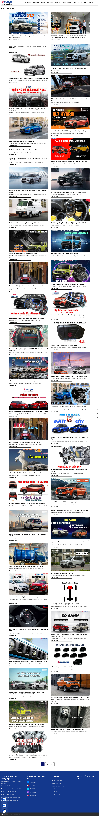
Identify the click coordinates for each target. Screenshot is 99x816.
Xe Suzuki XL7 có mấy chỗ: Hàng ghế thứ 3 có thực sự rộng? (68, 131)
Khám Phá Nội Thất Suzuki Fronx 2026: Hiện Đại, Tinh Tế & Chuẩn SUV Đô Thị (28, 109)
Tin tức (83, 2)
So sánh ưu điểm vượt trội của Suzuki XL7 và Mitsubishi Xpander (28, 78)
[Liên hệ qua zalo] (4, 805)
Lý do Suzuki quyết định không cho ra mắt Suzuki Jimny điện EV (28, 661)
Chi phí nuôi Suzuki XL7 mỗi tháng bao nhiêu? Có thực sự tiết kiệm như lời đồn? (27, 36)
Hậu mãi (76, 2)
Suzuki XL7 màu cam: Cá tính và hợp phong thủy (65, 502)
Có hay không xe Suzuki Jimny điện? (61, 667)
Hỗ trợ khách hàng (47, 2)
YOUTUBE (32, 785)
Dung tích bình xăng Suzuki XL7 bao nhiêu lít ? (64, 345)
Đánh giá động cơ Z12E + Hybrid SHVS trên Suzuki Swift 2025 (68, 407)
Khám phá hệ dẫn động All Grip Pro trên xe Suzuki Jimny (67, 729)
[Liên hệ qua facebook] (4, 799)
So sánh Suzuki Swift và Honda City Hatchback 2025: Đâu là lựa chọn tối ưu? (69, 438)
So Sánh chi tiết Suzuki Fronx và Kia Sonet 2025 (23, 150)
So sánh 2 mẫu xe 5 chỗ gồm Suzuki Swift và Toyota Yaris (26, 597)
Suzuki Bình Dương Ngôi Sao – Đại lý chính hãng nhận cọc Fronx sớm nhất (28, 159)
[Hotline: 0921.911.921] (4, 811)
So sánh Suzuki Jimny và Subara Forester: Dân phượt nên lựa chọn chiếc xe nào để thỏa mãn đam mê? (27, 693)
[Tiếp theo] (56, 764)
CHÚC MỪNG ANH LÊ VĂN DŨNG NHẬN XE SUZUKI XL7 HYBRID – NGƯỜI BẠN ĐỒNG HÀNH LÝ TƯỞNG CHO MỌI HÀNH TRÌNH (69, 36)
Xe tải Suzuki (67, 2)
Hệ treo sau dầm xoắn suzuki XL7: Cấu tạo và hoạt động (67, 315)
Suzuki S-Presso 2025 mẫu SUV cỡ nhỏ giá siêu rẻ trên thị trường (70, 697)
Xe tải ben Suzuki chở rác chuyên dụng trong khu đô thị (26, 566)
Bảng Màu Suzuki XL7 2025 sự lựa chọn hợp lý (22, 381)
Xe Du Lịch (58, 2)
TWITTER (32, 789)
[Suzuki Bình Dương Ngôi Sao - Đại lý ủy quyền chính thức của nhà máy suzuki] (8, 2)
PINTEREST (32, 795)
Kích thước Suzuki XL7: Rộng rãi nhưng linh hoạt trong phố (27, 503)
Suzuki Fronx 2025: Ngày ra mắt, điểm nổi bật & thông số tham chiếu (28, 191)
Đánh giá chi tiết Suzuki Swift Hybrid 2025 (21, 141)
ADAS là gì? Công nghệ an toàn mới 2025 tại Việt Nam (25, 442)
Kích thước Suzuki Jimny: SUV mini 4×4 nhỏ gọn (64, 253)
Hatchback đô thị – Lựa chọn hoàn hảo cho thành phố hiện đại (27, 286)
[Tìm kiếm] (95, 2)
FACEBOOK (32, 782)
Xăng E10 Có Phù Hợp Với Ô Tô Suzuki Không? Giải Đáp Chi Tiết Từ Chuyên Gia (28, 46)
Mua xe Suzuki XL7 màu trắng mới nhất (62, 573)
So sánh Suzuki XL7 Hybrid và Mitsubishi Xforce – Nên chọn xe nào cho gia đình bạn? (69, 635)
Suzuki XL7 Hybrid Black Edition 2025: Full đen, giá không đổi (68, 192)
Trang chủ (28, 2)
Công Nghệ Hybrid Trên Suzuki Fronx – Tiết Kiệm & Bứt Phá (68, 68)
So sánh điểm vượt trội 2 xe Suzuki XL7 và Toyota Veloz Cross (69, 376)
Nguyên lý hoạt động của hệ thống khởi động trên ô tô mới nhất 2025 (28, 630)
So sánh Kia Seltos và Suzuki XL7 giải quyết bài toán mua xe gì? (69, 161)
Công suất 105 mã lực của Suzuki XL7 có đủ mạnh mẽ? (25, 473)
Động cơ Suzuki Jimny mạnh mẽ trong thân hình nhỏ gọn (68, 284)
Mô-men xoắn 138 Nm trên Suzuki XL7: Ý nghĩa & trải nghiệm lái (69, 510)
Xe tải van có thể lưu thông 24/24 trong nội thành (24, 223)
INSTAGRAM (32, 792)
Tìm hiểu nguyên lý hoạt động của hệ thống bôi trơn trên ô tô (69, 223)
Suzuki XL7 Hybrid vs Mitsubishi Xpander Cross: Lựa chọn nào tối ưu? (70, 541)
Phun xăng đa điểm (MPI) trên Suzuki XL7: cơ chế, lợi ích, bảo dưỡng (69, 470)
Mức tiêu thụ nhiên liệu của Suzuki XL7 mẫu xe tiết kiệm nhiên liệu (69, 99)
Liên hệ (91, 2)
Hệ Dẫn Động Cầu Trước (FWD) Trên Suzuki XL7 (65, 604)
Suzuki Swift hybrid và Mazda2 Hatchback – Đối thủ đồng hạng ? (28, 411)
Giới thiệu (36, 2)
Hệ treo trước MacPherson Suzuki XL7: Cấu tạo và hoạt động (27, 318)
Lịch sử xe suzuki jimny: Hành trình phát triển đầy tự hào (26, 724)
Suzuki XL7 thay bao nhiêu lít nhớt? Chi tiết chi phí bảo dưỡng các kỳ (27, 534)
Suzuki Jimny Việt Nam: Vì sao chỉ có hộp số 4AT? (23, 253)
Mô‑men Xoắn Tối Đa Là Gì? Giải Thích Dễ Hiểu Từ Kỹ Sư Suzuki (28, 755)
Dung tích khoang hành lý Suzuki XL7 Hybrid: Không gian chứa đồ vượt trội (28, 349)
